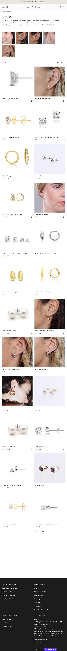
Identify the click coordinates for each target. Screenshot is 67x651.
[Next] (64, 2)
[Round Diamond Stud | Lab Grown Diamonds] (17, 236)
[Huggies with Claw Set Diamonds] (49, 314)
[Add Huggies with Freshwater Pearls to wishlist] (32, 372)
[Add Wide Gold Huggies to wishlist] (64, 372)
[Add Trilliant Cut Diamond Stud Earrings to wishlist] (64, 101)
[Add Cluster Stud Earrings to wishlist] (64, 410)
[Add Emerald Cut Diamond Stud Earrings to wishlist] (32, 101)
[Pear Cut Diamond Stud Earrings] (17, 507)
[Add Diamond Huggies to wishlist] (32, 178)
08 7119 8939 (41, 627)
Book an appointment (41, 625)
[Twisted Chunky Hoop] (17, 391)
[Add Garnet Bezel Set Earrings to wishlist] (64, 488)
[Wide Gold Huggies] (49, 352)
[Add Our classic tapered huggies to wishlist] (32, 294)
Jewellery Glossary (7, 626)
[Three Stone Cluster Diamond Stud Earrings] (17, 468)
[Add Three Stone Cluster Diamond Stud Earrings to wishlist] (32, 488)
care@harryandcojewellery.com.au (47, 629)
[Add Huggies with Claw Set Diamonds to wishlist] (64, 333)
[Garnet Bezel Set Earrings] (49, 468)
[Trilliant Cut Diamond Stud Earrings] (49, 81)
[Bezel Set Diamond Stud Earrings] (49, 430)
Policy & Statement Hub (41, 610)
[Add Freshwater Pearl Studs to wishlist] (32, 333)
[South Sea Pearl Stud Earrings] (17, 430)
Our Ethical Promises (8, 599)
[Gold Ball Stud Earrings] (49, 159)
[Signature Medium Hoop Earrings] (49, 198)
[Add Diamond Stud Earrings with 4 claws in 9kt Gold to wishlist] (64, 526)
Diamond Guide (6, 619)
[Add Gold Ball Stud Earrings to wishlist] (64, 178)
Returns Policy (38, 595)
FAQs (36, 588)
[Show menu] (3, 7)
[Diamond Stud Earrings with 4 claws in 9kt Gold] (49, 507)
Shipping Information (40, 592)
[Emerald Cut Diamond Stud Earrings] (17, 81)
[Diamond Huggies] (17, 159)
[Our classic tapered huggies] (17, 275)
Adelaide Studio (7, 592)
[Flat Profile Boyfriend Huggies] (49, 275)
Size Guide (37, 602)
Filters (7, 62)
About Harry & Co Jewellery (10, 588)
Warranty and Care (40, 599)
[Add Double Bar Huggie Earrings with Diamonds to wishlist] (32, 217)
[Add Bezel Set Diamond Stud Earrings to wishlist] (64, 449)
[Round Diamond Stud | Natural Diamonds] (49, 120)
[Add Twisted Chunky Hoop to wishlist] (32, 410)
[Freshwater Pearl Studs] (17, 314)
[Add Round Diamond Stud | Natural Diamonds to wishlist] (64, 140)
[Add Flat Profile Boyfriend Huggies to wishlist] (64, 294)
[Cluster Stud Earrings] (49, 391)
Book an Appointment (8, 595)
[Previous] (3, 2)
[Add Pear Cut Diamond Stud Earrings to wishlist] (32, 526)
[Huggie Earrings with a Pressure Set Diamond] (49, 236)
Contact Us (37, 606)
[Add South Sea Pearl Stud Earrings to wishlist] (32, 449)
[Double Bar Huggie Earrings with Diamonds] (17, 198)
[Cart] (63, 7)
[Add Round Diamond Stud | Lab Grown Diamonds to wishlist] (32, 256)
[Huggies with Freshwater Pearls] (17, 352)
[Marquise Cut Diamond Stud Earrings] (17, 120)
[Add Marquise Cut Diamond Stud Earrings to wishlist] (32, 140)
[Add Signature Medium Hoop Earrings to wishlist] (64, 217)
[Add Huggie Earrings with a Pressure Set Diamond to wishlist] (64, 256)
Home (4, 11)
